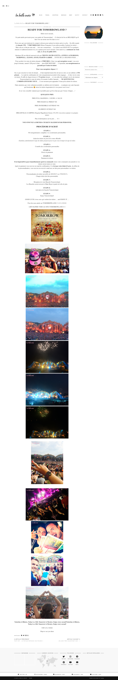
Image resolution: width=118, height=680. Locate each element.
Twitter (23, 674)
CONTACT (85, 15)
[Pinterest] (93, 15)
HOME (30, 678)
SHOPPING (55, 15)
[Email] (100, 15)
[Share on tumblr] (28, 635)
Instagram (41, 674)
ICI (56, 69)
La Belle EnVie (19, 23)
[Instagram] (91, 15)
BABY (70, 15)
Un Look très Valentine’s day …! (69, 640)
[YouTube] (95, 15)
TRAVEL (47, 15)
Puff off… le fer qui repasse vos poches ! (28, 640)
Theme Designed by (96, 678)
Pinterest (78, 674)
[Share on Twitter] (24, 635)
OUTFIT (77, 15)
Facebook (60, 674)
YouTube (96, 674)
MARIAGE (63, 15)
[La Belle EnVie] (25, 15)
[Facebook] (98, 15)
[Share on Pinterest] (26, 635)
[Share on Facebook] (22, 635)
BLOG (40, 15)
